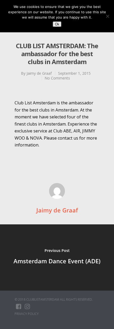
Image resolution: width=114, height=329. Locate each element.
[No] (107, 16)
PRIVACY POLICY (27, 314)
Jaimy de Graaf (39, 73)
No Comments (57, 78)
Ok (57, 24)
